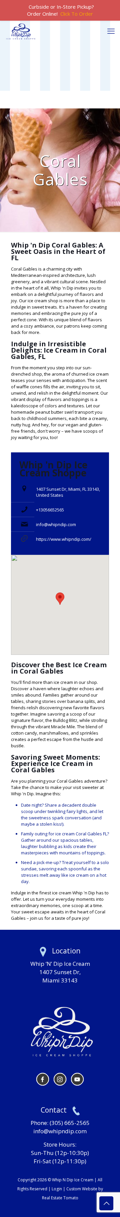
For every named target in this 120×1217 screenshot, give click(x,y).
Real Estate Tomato (60, 1198)
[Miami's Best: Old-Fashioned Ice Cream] (21, 30)
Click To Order (76, 13)
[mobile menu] (111, 30)
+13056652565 (50, 510)
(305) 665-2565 (70, 1123)
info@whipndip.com (56, 524)
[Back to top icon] (106, 1203)
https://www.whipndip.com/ (63, 539)
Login (57, 1189)
